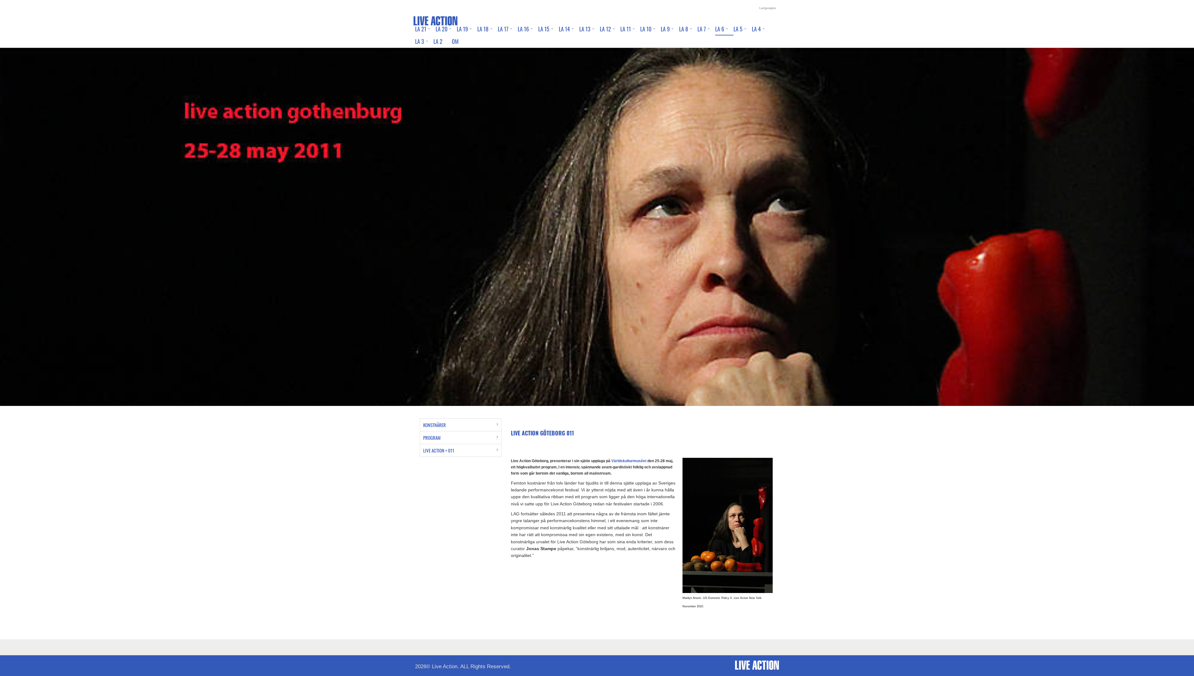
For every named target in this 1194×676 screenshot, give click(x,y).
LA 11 (625, 29)
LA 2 (437, 41)
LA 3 (419, 41)
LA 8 (683, 29)
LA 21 (420, 29)
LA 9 (665, 29)
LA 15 (543, 29)
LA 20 (441, 29)
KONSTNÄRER (434, 424)
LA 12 (605, 29)
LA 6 (719, 29)
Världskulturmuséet (628, 461)
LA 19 (462, 29)
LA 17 (503, 29)
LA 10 (645, 29)
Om (455, 41)
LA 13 (584, 29)
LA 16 (523, 29)
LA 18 (482, 29)
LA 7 (701, 29)
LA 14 (564, 29)
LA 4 (756, 29)
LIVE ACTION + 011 (438, 450)
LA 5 (738, 29)
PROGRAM (432, 437)
